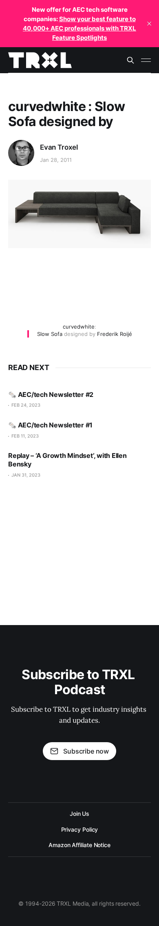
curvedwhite (79, 326)
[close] (149, 23)
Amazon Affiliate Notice (79, 844)
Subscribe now (86, 751)
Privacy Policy (79, 829)
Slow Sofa (49, 334)
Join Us (79, 813)
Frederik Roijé (114, 334)
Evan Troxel (59, 147)
